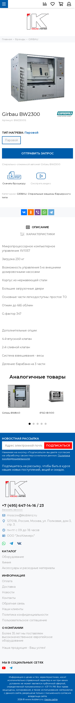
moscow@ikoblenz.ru (22, 515)
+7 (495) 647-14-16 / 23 (23, 505)
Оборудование (13, 557)
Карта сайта (51, 699)
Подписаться (58, 445)
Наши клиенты (12, 609)
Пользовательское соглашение (24, 620)
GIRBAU (22, 193)
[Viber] (38, 212)
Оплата (7, 581)
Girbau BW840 (11, 412)
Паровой (11, 140)
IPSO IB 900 (47, 412)
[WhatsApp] (44, 212)
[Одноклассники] (31, 212)
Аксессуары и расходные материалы (28, 568)
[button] (30, 424)
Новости (8, 592)
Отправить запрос (37, 153)
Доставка (9, 587)
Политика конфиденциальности (25, 614)
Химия (6, 562)
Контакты (9, 598)
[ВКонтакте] (24, 212)
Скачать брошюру (14, 183)
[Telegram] (51, 212)
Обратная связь (13, 603)
